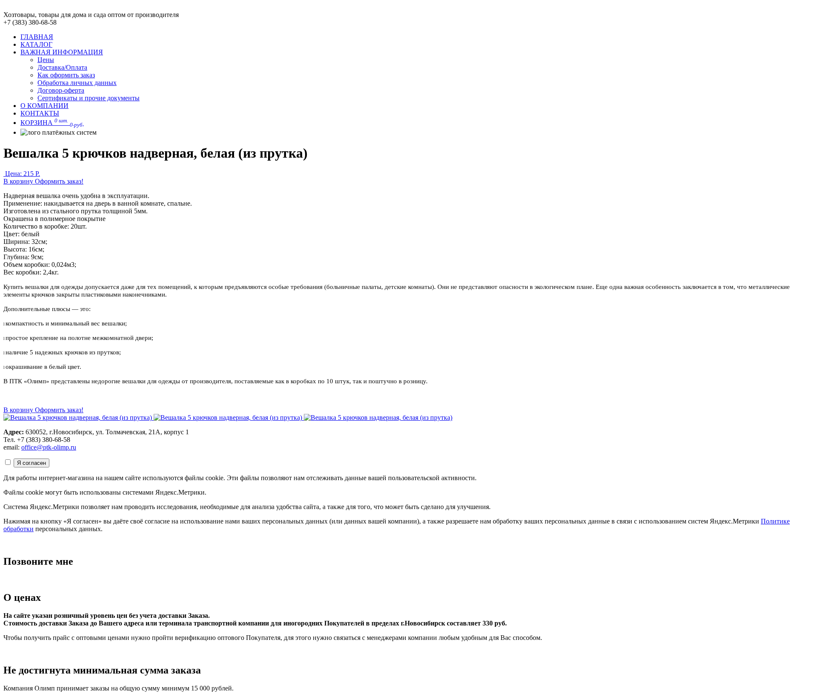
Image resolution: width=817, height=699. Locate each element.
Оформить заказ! (59, 181)
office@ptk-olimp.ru (48, 447)
